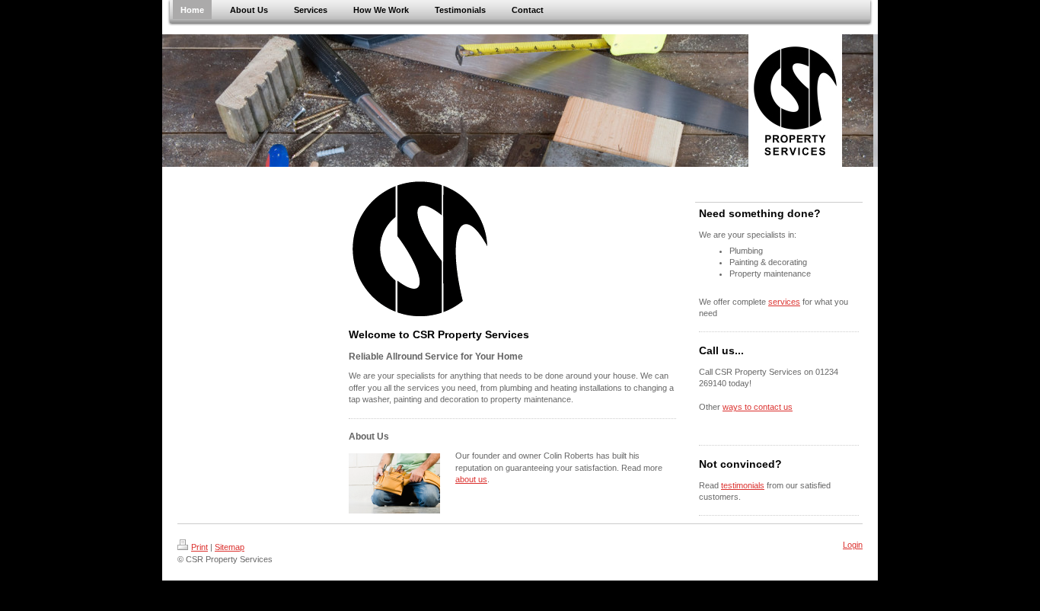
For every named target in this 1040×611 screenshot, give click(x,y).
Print (199, 547)
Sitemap (229, 547)
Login (853, 544)
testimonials (742, 485)
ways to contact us (758, 406)
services (784, 301)
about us (471, 479)
